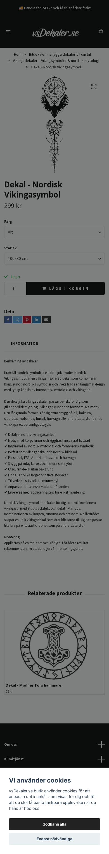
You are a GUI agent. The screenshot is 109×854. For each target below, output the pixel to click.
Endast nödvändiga (54, 839)
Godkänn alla (54, 824)
